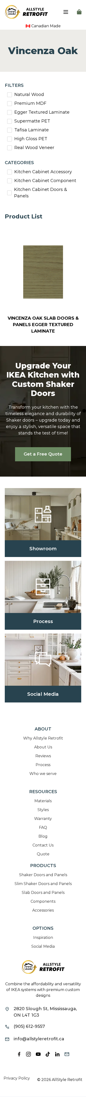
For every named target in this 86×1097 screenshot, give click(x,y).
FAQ (43, 827)
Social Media (43, 946)
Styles (43, 809)
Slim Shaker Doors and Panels (43, 883)
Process (43, 765)
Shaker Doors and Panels (43, 875)
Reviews (43, 756)
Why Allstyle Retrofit (43, 738)
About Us (43, 747)
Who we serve (43, 773)
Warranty (43, 818)
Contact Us (43, 845)
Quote (43, 854)
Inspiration (43, 937)
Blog (43, 836)
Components (43, 901)
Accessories (43, 910)
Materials (43, 801)
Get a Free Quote (43, 454)
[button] (65, 12)
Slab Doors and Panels (43, 892)
